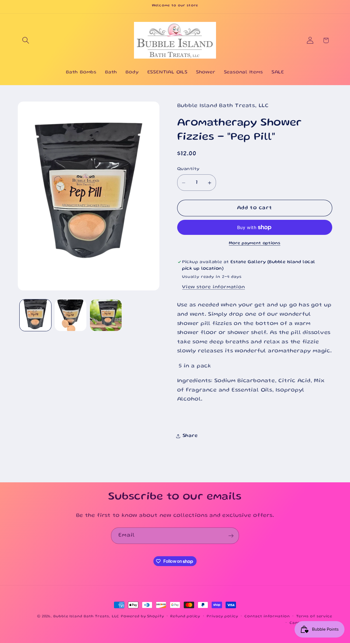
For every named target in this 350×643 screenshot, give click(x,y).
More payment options (254, 244)
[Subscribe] (231, 535)
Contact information (267, 616)
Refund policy (185, 616)
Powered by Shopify (142, 616)
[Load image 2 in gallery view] (70, 315)
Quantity (188, 169)
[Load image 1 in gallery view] (35, 315)
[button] (25, 40)
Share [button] (190, 436)
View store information (213, 287)
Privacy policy (222, 616)
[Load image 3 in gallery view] (106, 315)
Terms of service (314, 616)
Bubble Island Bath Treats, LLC (86, 616)
